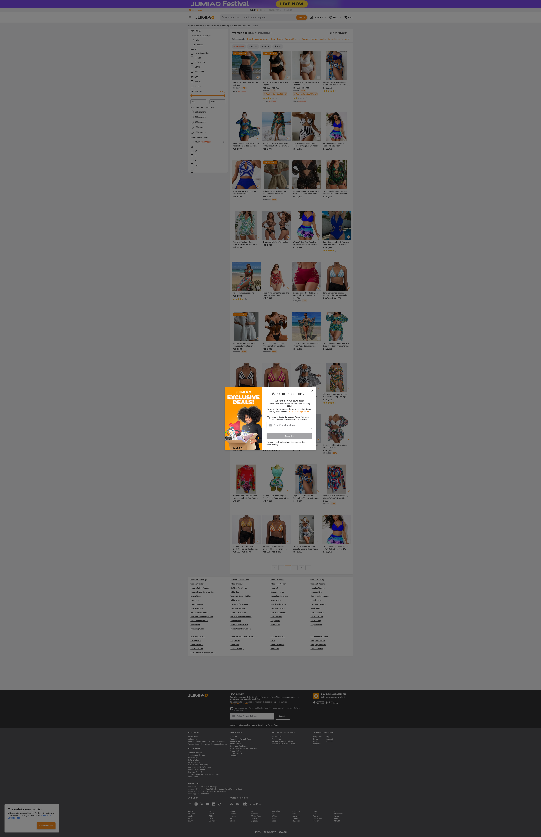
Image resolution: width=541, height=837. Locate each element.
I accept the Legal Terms (298, 411)
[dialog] (270, 418)
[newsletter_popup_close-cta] (312, 391)
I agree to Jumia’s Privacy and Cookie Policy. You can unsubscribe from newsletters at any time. (290, 418)
